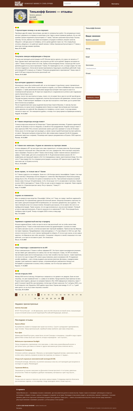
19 (35, 298)
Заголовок (90, 65)
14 (64, 295)
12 (56, 295)
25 (59, 298)
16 (72, 295)
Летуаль (18, 376)
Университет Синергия (23, 350)
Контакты (19, 408)
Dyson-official (20, 324)
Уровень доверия (92, 40)
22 (47, 298)
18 (80, 295)
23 (51, 298)
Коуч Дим (18, 332)
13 (60, 295)
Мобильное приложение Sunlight (27, 341)
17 (76, 295)
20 (39, 298)
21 (43, 298)
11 (52, 295)
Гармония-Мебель (21, 368)
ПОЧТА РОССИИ (21, 308)
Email (88, 57)
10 (48, 295)
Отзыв (88, 73)
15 (68, 295)
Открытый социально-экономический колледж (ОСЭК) (35, 359)
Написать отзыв (93, 97)
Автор (88, 49)
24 (55, 298)
